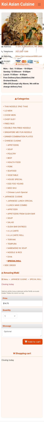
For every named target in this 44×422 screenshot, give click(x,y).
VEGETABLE (13, 175)
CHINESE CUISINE (13, 141)
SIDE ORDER (10, 265)
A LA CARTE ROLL (16, 235)
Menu (5, 279)
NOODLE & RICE (15, 252)
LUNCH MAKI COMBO (17, 205)
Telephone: (8, 51)
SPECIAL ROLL (14, 261)
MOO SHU (12, 188)
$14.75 (6, 303)
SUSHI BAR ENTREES (17, 226)
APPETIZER (12, 209)
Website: (7, 56)
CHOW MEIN (10, 115)
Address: (7, 46)
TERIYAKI (12, 239)
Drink (10, 256)
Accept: (6, 61)
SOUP (10, 149)
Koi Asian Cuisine (17, 4)
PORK (10, 166)
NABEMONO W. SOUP (17, 248)
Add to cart (33, 341)
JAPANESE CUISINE (13, 196)
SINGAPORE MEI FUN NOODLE (18, 132)
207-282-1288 (21, 51)
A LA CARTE (13, 231)
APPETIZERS (13, 145)
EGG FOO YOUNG (15, 183)
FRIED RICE (9, 123)
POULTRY (12, 153)
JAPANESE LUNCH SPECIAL (20, 201)
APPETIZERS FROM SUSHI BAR (21, 214)
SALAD (11, 222)
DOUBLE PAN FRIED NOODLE (17, 128)
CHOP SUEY (9, 119)
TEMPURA (12, 244)
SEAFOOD (12, 171)
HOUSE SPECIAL (15, 179)
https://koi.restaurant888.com (28, 56)
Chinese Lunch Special (17, 192)
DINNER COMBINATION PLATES (18, 136)
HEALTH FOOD (14, 162)
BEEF (10, 158)
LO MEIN (8, 110)
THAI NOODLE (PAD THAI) (16, 106)
